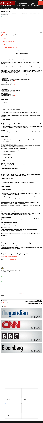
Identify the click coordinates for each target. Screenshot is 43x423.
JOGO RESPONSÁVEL (30, 5)
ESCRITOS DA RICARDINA (11, 8)
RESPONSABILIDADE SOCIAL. (7, 43)
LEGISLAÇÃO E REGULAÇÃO (11, 259)
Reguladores (5, 295)
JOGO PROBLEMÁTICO (37, 5)
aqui (14, 80)
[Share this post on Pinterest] (30, 298)
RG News (3, 32)
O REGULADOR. (5, 38)
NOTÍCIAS (4, 5)
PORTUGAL (8, 399)
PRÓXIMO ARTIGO (39, 300)
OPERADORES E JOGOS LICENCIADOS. (8, 41)
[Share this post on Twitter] (17, 298)
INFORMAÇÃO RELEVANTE (9, 414)
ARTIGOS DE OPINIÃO (4, 8)
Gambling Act (18, 57)
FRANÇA (8, 415)
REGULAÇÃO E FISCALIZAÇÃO (21, 5)
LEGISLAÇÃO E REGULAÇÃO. (7, 40)
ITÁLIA (2, 301)
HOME (1, 5)
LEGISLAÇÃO (9, 5)
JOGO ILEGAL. (5, 44)
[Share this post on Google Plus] (23, 298)
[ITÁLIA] (30, 403)
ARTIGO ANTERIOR (4, 300)
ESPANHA (24, 399)
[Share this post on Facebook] (10, 298)
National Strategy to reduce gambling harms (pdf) (9, 256)
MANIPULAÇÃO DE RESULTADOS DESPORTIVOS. (10, 47)
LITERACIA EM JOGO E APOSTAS (20, 8)
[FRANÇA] (13, 403)
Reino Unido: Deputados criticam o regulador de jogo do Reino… (23, 4)
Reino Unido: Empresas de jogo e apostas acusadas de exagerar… (34, 4)
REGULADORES (14, 5)
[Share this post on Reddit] (36, 298)
